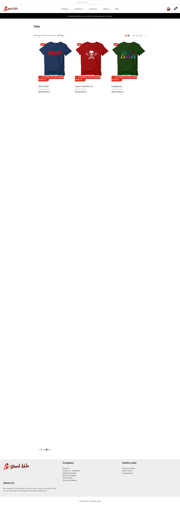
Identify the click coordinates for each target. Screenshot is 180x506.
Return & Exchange (69, 475)
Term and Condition (70, 480)
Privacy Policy (68, 478)
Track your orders (128, 468)
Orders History (127, 471)
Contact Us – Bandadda (71, 471)
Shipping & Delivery (69, 473)
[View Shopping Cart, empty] (175, 9)
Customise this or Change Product (51, 78)
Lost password (127, 473)
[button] (69, 9)
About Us (66, 468)
